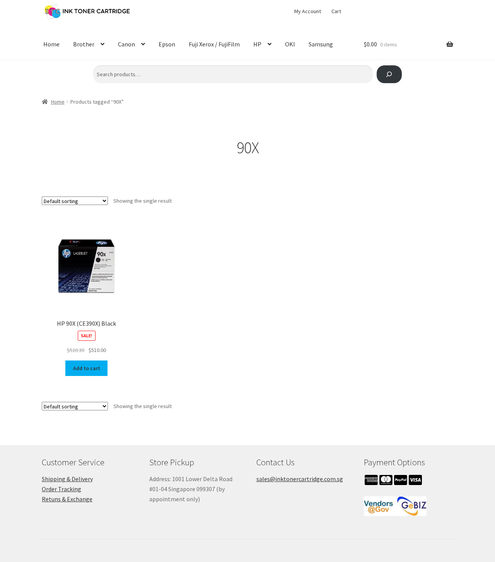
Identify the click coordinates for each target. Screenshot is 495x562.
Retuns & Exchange (67, 499)
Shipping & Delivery (67, 479)
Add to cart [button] (86, 368)
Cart (336, 11)
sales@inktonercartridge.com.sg (299, 479)
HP (257, 44)
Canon (126, 44)
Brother (83, 44)
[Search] (389, 74)
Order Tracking (61, 489)
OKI (290, 44)
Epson (167, 44)
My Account (307, 11)
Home (51, 44)
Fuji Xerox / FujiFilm (214, 44)
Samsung (321, 44)
